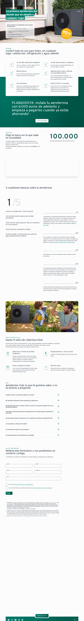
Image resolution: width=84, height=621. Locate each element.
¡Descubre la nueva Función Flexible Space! (64, 242)
